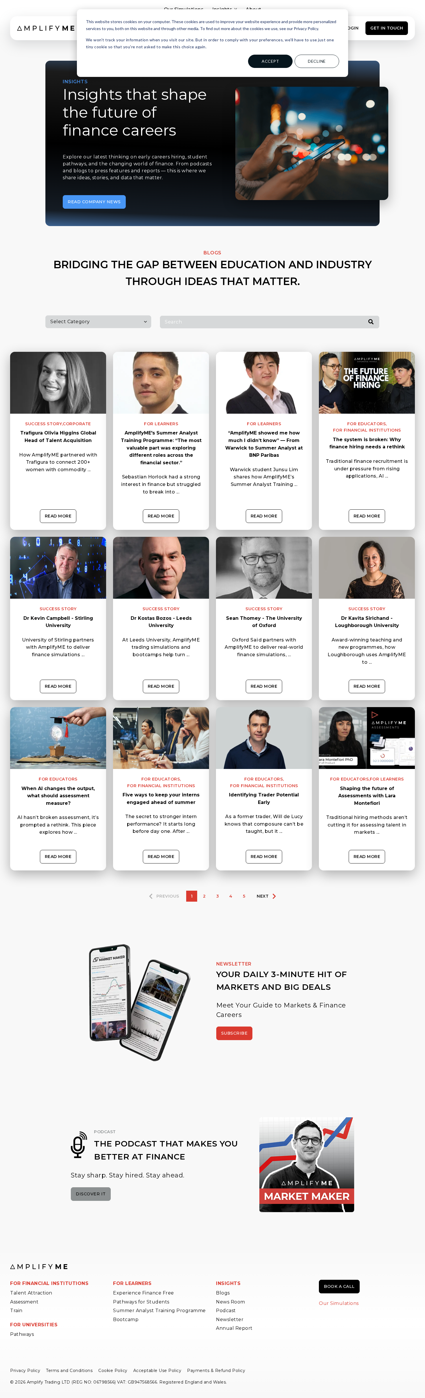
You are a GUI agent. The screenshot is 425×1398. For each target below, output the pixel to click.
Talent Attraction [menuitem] (31, 1293)
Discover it (91, 1194)
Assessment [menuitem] (24, 1302)
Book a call (339, 1286)
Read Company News (94, 201)
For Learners (161, 423)
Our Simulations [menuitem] (339, 1303)
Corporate (77, 423)
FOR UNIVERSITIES (34, 1324)
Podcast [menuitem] (226, 1310)
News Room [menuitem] (230, 1302)
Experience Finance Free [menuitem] (143, 1293)
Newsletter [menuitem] (229, 1319)
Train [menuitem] (16, 1310)
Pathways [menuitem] (22, 1334)
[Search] (371, 322)
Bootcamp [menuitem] (125, 1319)
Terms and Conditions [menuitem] (69, 1370)
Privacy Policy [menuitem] (25, 1370)
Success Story (58, 608)
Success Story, (44, 423)
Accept (270, 61)
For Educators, (367, 423)
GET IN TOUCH (386, 28)
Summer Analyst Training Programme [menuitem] (159, 1310)
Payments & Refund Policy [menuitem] (216, 1370)
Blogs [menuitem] (223, 1293)
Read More (58, 516)
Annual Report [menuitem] (234, 1328)
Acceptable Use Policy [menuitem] (157, 1370)
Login (351, 28)
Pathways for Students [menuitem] (141, 1302)
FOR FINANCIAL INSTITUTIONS (49, 1283)
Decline (317, 61)
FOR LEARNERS (132, 1283)
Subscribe (234, 1033)
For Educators (58, 779)
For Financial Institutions (367, 430)
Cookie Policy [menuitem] (113, 1370)
